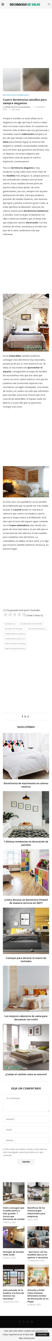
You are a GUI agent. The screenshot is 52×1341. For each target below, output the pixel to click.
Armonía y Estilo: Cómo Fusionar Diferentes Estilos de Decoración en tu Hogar (37, 1296)
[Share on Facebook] (22, 716)
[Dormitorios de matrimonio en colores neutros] (26, 756)
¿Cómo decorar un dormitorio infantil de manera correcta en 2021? (26, 901)
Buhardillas (10, 624)
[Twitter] (24, 1321)
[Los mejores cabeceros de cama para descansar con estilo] (26, 989)
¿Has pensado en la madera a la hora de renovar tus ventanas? (13, 1294)
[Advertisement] (26, 36)
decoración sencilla (37, 629)
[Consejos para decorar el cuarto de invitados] (26, 931)
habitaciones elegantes (15, 648)
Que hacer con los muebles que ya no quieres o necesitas (37, 1254)
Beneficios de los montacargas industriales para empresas (36, 1212)
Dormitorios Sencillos (15, 639)
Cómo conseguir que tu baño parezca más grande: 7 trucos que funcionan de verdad (13, 1213)
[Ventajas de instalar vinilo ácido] (14, 1237)
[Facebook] (20, 1321)
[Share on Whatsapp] (28, 716)
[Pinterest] (32, 1321)
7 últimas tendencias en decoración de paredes (26, 843)
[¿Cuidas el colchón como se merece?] (26, 1047)
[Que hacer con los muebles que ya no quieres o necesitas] (38, 1237)
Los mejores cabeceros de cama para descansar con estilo (26, 1018)
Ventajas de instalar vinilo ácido (13, 1253)
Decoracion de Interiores (31, 624)
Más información (27, 1338)
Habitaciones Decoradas (15, 644)
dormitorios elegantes (15, 634)
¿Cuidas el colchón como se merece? (26, 1074)
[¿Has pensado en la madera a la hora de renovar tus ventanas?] (14, 1275)
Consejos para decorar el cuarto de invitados (26, 959)
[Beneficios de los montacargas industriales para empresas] (38, 1193)
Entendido (42, 1334)
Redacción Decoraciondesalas (17, 107)
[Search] (49, 4)
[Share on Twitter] (25, 716)
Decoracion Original (14, 629)
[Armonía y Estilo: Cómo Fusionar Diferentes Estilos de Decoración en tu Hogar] (38, 1275)
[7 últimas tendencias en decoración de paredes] (26, 814)
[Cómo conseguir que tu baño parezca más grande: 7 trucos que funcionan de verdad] (14, 1193)
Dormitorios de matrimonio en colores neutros (26, 785)
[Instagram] (28, 1321)
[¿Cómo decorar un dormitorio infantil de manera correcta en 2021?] (26, 872)
